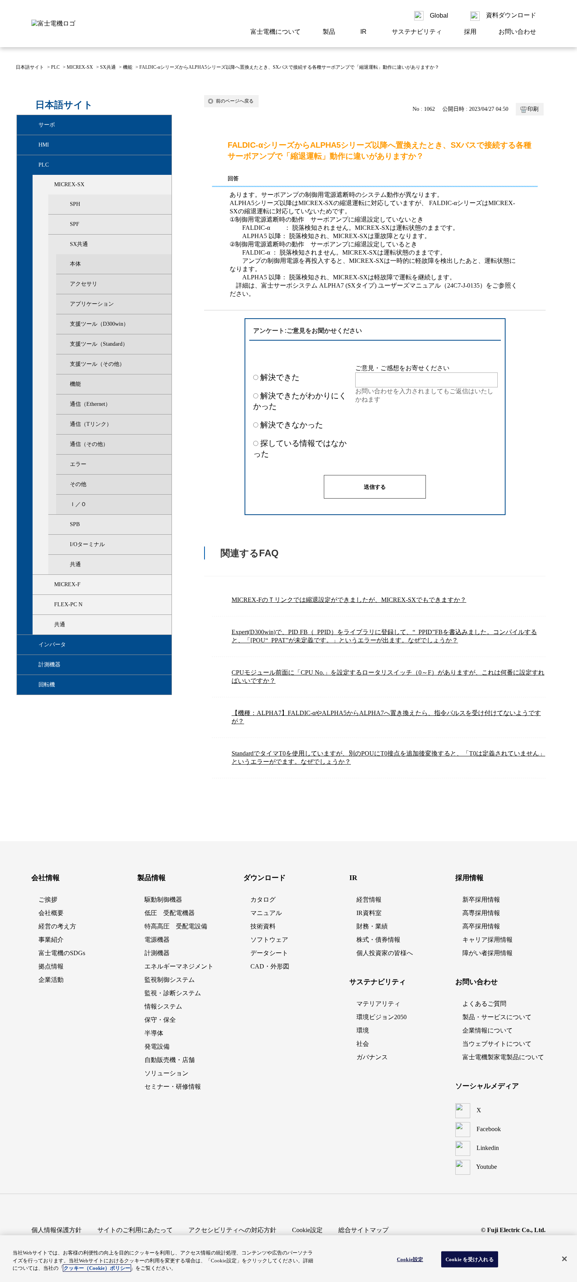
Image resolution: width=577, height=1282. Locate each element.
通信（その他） (89, 444)
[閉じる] (564, 1258)
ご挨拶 (47, 899)
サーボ (46, 125)
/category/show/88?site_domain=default (47, 584)
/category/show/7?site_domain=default (31, 165)
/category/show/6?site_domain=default (31, 125)
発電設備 (157, 1046)
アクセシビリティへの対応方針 (232, 1230)
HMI (43, 145)
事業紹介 (51, 939)
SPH (75, 204)
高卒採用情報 (481, 926)
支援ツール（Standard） (99, 344)
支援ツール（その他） (97, 364)
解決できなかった (291, 424)
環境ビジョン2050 (381, 1017)
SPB (75, 524)
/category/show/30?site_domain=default (47, 184)
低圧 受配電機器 (169, 913)
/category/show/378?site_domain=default (31, 685)
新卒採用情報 (481, 899)
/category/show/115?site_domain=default (47, 604)
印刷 (533, 109)
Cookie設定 (410, 1259)
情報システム (163, 1006)
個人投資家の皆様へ (384, 953)
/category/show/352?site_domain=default (31, 665)
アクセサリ (83, 284)
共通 (75, 564)
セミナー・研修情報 (172, 1086)
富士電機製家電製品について (503, 1057)
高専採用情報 (481, 913)
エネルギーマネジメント (179, 966)
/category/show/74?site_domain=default (63, 564)
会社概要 (51, 913)
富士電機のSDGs (61, 953)
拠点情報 (51, 966)
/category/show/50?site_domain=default (63, 244)
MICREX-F (67, 584)
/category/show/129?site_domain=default (47, 625)
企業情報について (487, 1030)
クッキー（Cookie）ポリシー (97, 1268)
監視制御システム (169, 979)
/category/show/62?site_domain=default (63, 524)
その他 (78, 484)
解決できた (279, 377)
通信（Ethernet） (90, 404)
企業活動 (51, 979)
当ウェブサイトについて (496, 1043)
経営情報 (369, 899)
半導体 (153, 1033)
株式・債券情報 (378, 939)
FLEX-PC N (68, 604)
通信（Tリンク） (91, 424)
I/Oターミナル (87, 544)
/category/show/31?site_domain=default (63, 204)
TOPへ (545, 825)
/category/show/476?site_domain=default (31, 145)
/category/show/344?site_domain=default (31, 645)
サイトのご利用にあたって (135, 1230)
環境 (362, 1030)
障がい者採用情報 (487, 953)
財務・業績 (372, 926)
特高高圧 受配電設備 (175, 926)
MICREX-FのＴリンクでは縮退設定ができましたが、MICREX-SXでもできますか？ (349, 599)
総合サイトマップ (363, 1230)
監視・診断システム (172, 993)
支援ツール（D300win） (99, 324)
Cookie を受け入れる (470, 1259)
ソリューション (166, 1073)
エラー (78, 464)
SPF (74, 224)
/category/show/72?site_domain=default (63, 544)
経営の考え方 (57, 926)
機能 (127, 67)
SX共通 (108, 67)
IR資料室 (369, 913)
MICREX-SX (80, 67)
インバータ (52, 644)
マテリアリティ (378, 1003)
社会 (362, 1043)
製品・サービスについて (496, 1017)
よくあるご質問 (484, 1003)
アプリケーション (92, 304)
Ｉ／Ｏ (78, 504)
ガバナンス (372, 1057)
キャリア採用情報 (487, 939)
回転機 (46, 685)
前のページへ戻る (235, 101)
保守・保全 (160, 1019)
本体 (75, 264)
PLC (55, 67)
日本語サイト (30, 67)
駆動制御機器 (163, 899)
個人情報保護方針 (56, 1230)
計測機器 (49, 665)
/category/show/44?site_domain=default (63, 224)
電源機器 (157, 939)
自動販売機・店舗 (169, 1059)
